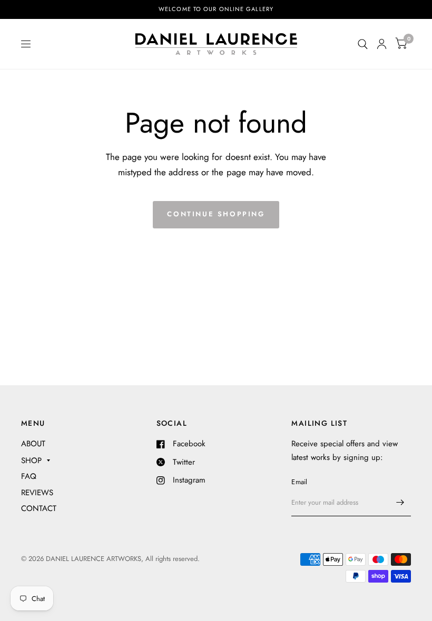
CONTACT (38, 508)
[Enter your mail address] (400, 502)
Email (299, 482)
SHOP (31, 460)
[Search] (362, 44)
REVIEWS (37, 492)
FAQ (28, 476)
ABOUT (33, 443)
